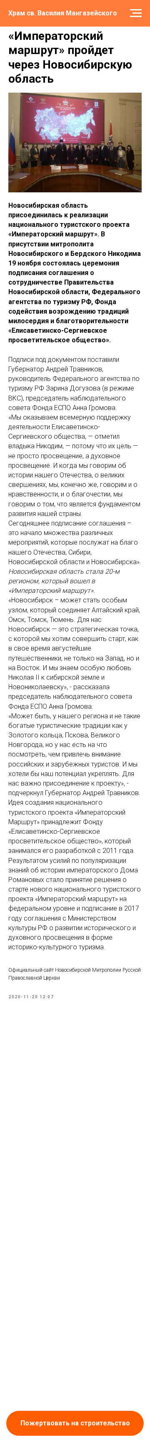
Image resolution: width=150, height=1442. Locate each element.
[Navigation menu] (136, 13)
